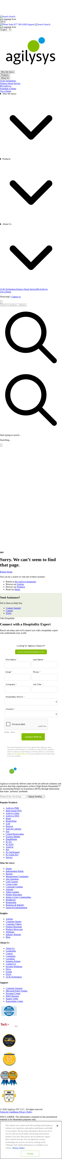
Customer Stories (13, 921)
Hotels (9, 868)
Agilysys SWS (12, 816)
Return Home (6, 572)
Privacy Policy (25, 1112)
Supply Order (12, 998)
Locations (10, 958)
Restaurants (11, 902)
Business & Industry (15, 905)
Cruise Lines (11, 884)
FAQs (8, 613)
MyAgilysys (5, 86)
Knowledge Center (14, 1001)
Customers (10, 956)
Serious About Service (10, 83)
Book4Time (11, 821)
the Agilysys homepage (25, 581)
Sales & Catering (13, 829)
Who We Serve (7, 72)
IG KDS (10, 844)
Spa (7, 831)
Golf (8, 823)
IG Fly (9, 842)
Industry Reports (13, 934)
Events (9, 971)
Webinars (10, 932)
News (8, 969)
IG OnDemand (12, 852)
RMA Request (12, 996)
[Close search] (1, 301)
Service (9, 857)
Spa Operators (12, 879)
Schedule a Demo (8, 88)
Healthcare (11, 900)
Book (8, 818)
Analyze (9, 847)
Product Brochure (14, 926)
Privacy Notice (19, 1148)
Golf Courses (12, 881)
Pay (7, 849)
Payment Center (13, 993)
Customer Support (14, 988)
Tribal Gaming (12, 892)
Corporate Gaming (14, 887)
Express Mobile (13, 836)
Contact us (16, 296)
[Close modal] (1, 445)
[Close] (57, 1126)
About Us (5, 78)
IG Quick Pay (12, 855)
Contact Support (13, 608)
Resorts (9, 874)
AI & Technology (8, 81)
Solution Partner (13, 961)
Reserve (9, 826)
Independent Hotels (15, 871)
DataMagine (11, 839)
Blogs (17, 589)
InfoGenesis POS (14, 810)
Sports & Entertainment (16, 907)
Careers (9, 610)
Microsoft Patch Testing (16, 991)
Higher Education (14, 894)
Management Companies (17, 876)
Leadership (11, 951)
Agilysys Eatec (12, 813)
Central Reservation (15, 834)
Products (5, 75)
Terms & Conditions (9, 1112)
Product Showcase (14, 929)
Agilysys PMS (12, 808)
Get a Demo (5, 91)
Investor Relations (14, 966)
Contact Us (11, 964)
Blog (8, 937)
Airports (9, 889)
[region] (31, 1140)
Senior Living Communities (18, 897)
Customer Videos (13, 924)
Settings (30, 1154)
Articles (20, 584)
